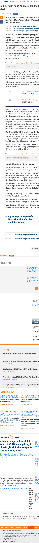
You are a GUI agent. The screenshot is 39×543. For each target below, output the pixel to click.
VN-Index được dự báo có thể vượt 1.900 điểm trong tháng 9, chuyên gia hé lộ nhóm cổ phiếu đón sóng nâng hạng (16, 446)
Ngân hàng (13, 2)
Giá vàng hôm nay (7, 516)
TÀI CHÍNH (31, 527)
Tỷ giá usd (24, 516)
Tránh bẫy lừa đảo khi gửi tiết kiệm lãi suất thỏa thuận (9, 400)
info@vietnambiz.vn (11, 539)
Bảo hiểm (34, 2)
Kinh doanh (6, 379)
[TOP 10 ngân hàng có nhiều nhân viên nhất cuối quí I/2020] (32, 270)
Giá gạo (31, 518)
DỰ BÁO (12, 527)
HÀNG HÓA (18, 527)
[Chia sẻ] (1, 22)
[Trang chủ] (1, 17)
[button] (36, 288)
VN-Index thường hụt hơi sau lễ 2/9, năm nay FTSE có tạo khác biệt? (31, 498)
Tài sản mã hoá (24, 2)
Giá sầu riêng (16, 518)
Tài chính (4, 2)
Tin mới (7, 350)
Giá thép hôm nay (7, 518)
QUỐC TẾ (25, 527)
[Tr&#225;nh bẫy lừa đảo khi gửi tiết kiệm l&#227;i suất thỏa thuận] (10, 396)
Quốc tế (5, 371)
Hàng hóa (5, 364)
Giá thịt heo (24, 518)
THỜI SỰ (7, 527)
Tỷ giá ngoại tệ (17, 516)
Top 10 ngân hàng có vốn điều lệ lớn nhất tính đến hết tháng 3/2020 (20, 219)
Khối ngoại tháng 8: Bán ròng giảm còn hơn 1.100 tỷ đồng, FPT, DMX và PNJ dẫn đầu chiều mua (10, 420)
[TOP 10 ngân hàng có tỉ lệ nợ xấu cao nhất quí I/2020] (32, 280)
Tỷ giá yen (31, 516)
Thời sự (5, 356)
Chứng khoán (3, 425)
